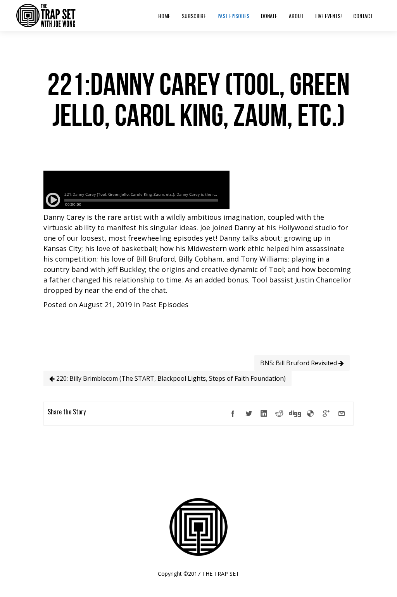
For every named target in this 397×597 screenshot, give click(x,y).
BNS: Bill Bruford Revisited (299, 363)
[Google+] (326, 413)
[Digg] (295, 413)
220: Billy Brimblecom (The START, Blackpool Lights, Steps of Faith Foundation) (170, 378)
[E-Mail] (341, 413)
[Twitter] (248, 413)
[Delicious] (310, 413)
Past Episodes (165, 304)
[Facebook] (233, 413)
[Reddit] (279, 413)
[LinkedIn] (264, 413)
